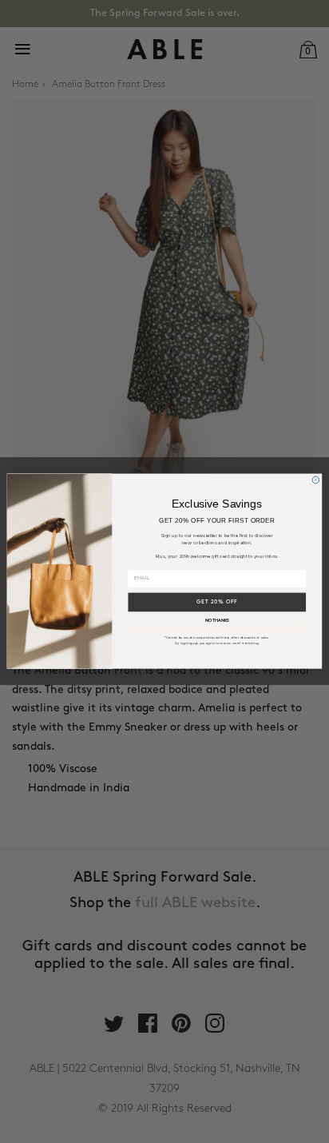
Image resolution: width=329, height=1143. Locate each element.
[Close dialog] (315, 480)
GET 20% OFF (217, 602)
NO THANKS (217, 621)
